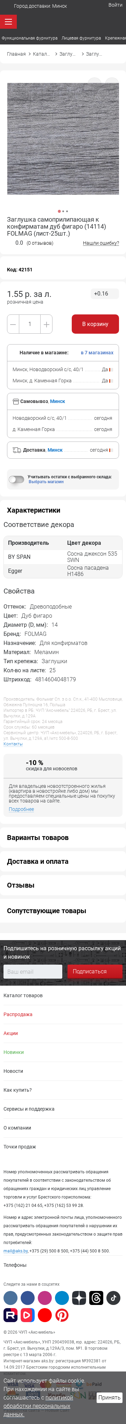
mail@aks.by (16, 1251)
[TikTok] (113, 1298)
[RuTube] (11, 1315)
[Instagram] (45, 1298)
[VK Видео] (28, 1315)
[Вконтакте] (11, 1298)
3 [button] (67, 211)
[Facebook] (28, 1298)
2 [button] (63, 211)
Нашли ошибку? (101, 243)
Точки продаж (20, 1146)
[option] (63, 147)
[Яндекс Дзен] (79, 1298)
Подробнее (21, 809)
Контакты (13, 744)
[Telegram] (62, 1298)
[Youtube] (45, 1315)
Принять (109, 1397)
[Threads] (96, 1298)
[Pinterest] (62, 1315)
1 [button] (59, 211)
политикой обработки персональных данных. (38, 1406)
